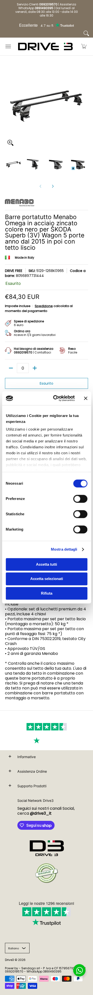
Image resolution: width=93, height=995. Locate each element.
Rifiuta (46, 593)
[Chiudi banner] (85, 398)
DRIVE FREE (13, 270)
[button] (84, 46)
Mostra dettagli (64, 549)
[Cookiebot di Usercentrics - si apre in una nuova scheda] (55, 398)
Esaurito (46, 383)
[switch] (80, 499)
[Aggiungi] (35, 368)
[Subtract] (11, 368)
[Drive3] (45, 46)
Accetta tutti (46, 564)
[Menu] (8, 46)
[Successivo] (52, 186)
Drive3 (9, 960)
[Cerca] (86, 33)
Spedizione (44, 306)
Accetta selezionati (46, 579)
